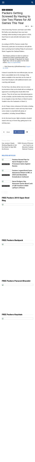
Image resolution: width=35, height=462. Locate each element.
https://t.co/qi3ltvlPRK (14, 62)
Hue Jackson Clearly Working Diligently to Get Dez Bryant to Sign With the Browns (9, 146)
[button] (32, 2)
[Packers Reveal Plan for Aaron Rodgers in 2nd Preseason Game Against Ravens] (6, 162)
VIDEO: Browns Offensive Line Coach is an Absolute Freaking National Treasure (25, 146)
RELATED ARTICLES (8, 155)
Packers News (9, 9)
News (3, 9)
